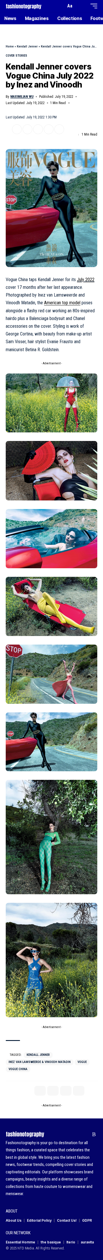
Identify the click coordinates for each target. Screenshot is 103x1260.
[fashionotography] (23, 6)
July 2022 (85, 279)
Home (10, 46)
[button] (60, 6)
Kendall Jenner (27, 46)
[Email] (38, 129)
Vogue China (18, 1069)
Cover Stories (16, 55)
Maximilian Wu (21, 97)
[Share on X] (17, 129)
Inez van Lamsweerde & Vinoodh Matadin (40, 1062)
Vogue (82, 1062)
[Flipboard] (85, 1134)
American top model (62, 302)
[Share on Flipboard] (27, 129)
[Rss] (94, 1134)
